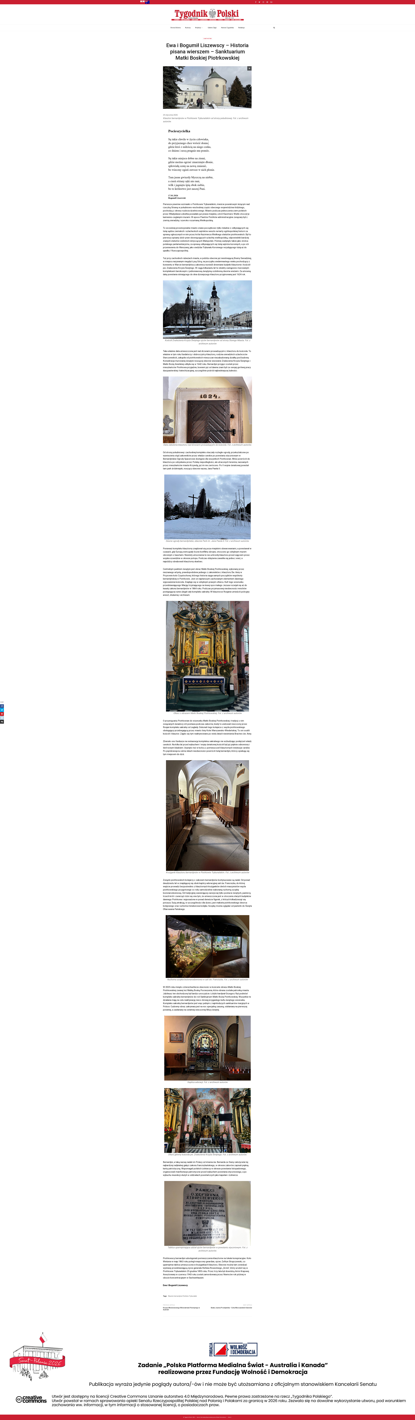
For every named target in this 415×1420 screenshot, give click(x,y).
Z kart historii (207, 38)
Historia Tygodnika (227, 28)
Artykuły (198, 28)
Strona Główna (175, 28)
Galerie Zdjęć (212, 28)
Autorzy (188, 28)
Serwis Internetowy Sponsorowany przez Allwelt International (211, 1417)
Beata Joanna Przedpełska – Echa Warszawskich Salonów (231, 1308)
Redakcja (241, 28)
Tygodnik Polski (188, 1417)
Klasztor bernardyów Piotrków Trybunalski (182, 1296)
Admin (229, 1417)
